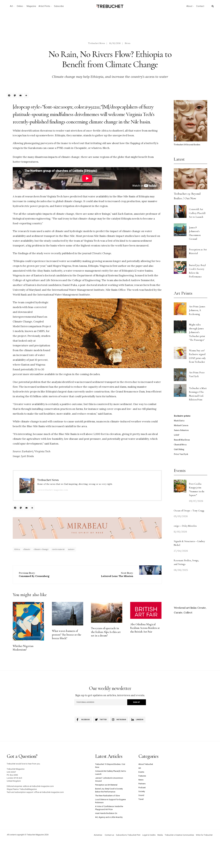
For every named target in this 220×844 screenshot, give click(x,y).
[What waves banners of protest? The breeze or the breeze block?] (67, 614)
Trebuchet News (96, 43)
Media (160, 835)
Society (141, 791)
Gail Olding (179, 449)
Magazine (31, 6)
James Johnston (181, 430)
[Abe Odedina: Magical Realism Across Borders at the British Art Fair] (145, 610)
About (189, 6)
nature (71, 549)
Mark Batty (179, 420)
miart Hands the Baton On (106, 813)
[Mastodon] (15, 96)
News (127, 43)
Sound (141, 795)
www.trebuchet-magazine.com (52, 490)
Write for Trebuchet (204, 835)
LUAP (176, 435)
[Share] (26, 96)
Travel (141, 799)
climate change (41, 549)
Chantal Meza (180, 444)
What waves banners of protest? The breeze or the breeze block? (66, 634)
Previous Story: (34, 575)
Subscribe (59, 6)
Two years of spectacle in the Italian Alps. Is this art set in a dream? (106, 632)
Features (142, 776)
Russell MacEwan (182, 440)
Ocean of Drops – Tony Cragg (189, 510)
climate (26, 549)
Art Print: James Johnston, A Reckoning (197, 310)
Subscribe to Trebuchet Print (128, 835)
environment (58, 549)
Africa (17, 549)
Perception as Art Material (106, 785)
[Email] (21, 96)
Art (11, 6)
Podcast (142, 787)
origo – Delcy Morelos (185, 525)
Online (20, 6)
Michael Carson (181, 425)
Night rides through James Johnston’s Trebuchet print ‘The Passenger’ (197, 332)
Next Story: (117, 575)
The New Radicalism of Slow (107, 795)
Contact (200, 6)
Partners (141, 784)
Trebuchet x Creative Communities (179, 835)
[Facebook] (9, 96)
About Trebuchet (145, 764)
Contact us (109, 835)
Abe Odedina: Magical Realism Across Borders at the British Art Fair (145, 628)
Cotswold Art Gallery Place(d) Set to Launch (197, 213)
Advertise (98, 835)
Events (141, 772)
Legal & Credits (148, 835)
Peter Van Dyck (181, 454)
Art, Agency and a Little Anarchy (109, 817)
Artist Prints (44, 6)
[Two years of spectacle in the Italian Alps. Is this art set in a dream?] (106, 612)
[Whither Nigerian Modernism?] (28, 621)
